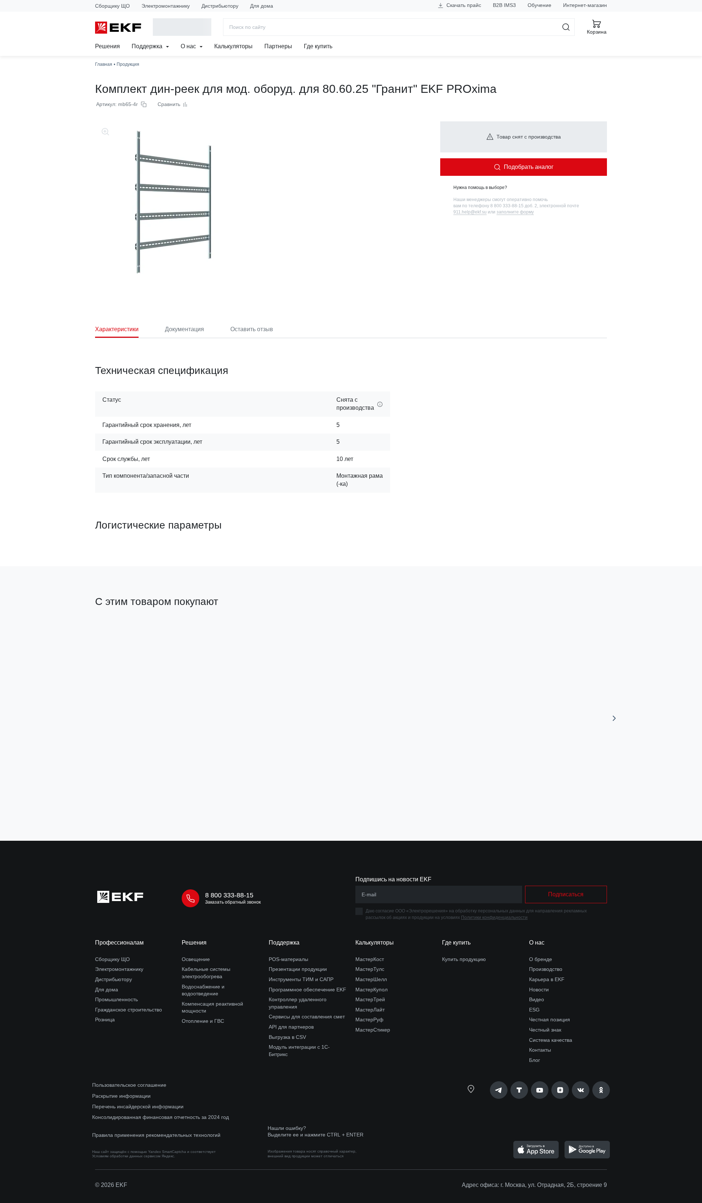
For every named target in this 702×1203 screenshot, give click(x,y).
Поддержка (148, 46)
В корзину (137, 794)
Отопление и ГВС (203, 1021)
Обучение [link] (539, 5)
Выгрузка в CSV (287, 1037)
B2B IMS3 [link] (504, 5)
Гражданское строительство (128, 1010)
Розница (105, 1019)
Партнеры (278, 46)
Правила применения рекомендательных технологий (156, 1135)
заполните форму (515, 212)
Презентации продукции (298, 969)
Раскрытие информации (121, 1096)
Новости (539, 989)
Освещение (196, 959)
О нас (189, 46)
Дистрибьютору (219, 6)
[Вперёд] (614, 718)
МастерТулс (369, 969)
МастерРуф (369, 1019)
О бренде (540, 959)
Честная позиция (549, 1019)
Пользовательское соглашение (129, 1085)
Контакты (540, 1050)
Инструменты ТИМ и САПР (301, 979)
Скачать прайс (463, 5)
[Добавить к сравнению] (202, 793)
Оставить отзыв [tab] (251, 329)
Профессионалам (119, 942)
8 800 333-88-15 (229, 895)
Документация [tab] (184, 329)
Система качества (550, 1040)
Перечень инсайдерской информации (138, 1106)
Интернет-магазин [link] (585, 5)
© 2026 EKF (111, 1185)
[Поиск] (566, 27)
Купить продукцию (464, 959)
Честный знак (545, 1030)
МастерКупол (371, 989)
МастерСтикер (372, 1030)
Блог (534, 1060)
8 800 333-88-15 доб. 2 (513, 205)
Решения (107, 46)
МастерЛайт (370, 1010)
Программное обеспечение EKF (307, 989)
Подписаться (267, 794)
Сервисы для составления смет (307, 1016)
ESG (534, 1010)
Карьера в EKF (547, 979)
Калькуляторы (233, 46)
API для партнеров (291, 1027)
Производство (545, 969)
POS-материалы (288, 959)
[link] (498, 1090)
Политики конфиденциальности (494, 917)
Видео (536, 999)
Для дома (261, 6)
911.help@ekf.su (470, 212)
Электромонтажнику (165, 6)
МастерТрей (370, 999)
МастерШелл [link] (371, 979)
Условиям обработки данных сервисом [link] (126, 1156)
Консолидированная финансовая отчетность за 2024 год (160, 1117)
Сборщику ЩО (112, 6)
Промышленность (116, 999)
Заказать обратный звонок (233, 902)
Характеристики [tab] (117, 329)
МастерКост (369, 959)
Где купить (318, 46)
